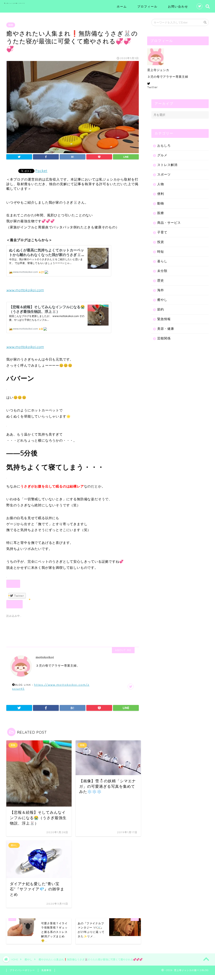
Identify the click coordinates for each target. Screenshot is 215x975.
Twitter (152, 87)
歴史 (160, 280)
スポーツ (164, 174)
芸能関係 (164, 338)
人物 (160, 184)
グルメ (162, 155)
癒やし (162, 300)
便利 (160, 194)
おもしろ (164, 145)
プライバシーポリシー (22, 970)
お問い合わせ (178, 6)
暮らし (162, 261)
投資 (160, 242)
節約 (160, 309)
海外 (160, 290)
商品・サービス (169, 223)
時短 (160, 251)
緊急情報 (164, 319)
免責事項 (46, 970)
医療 (160, 213)
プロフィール (147, 6)
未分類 (162, 271)
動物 (10, 24)
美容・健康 (165, 329)
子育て (162, 232)
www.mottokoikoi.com (25, 290)
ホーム (122, 6)
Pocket (41, 171)
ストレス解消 (167, 165)
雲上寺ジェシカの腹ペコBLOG (14, 3)
